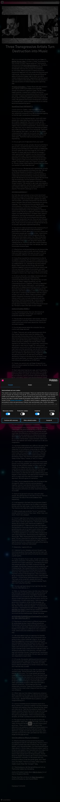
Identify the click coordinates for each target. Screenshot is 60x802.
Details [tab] (30, 385)
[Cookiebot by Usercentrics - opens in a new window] (51, 380)
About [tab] (49, 385)
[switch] (22, 414)
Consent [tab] (10, 385)
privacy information (16, 400)
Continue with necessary (11, 420)
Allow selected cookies (30, 420)
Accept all (49, 420)
